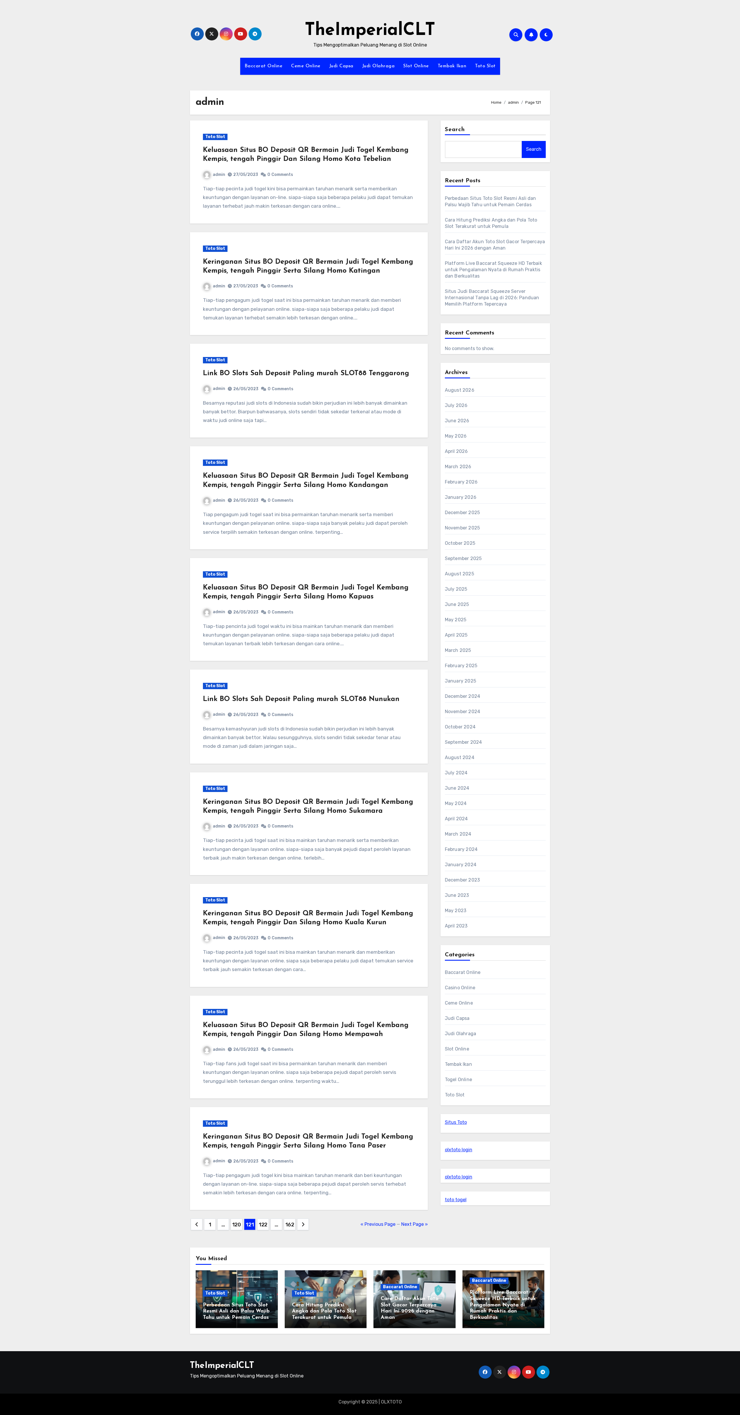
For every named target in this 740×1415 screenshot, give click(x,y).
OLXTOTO (391, 1402)
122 (263, 1224)
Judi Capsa (341, 66)
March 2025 (458, 650)
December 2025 (462, 512)
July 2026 (456, 405)
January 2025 (460, 681)
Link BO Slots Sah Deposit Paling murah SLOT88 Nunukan (301, 699)
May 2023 (456, 910)
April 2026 (456, 451)
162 (289, 1224)
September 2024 (463, 742)
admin (219, 174)
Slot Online (416, 66)
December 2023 (462, 880)
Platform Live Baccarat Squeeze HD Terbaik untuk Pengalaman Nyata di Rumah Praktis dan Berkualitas (493, 270)
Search (455, 130)
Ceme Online (306, 66)
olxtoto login (458, 1149)
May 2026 (456, 436)
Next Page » (414, 1224)
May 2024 (456, 803)
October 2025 (460, 543)
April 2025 (456, 635)
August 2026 (459, 390)
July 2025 (456, 589)
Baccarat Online (264, 66)
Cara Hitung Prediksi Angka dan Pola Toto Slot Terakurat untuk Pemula (324, 1311)
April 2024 (456, 818)
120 (236, 1224)
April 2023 (456, 926)
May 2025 (456, 619)
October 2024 (460, 727)
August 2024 (459, 757)
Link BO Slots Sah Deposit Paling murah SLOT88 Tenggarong (306, 373)
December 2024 (462, 696)
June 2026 (457, 420)
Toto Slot (485, 66)
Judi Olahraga (378, 66)
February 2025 (461, 665)
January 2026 (460, 497)
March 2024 (458, 834)
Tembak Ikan (452, 66)
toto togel (456, 1199)
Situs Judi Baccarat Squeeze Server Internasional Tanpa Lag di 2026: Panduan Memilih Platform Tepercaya (492, 298)
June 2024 (457, 788)
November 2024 (462, 711)
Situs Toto (456, 1122)
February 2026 (461, 482)
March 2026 (458, 466)
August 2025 (459, 574)
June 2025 (457, 604)
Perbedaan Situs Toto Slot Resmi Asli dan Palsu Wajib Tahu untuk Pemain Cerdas (236, 1311)
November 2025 (462, 528)
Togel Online (458, 1079)
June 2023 (457, 895)
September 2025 (463, 558)
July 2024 (456, 773)
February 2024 (461, 849)
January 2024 (460, 864)
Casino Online (460, 987)
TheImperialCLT (370, 30)
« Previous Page (377, 1224)
